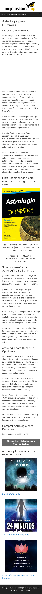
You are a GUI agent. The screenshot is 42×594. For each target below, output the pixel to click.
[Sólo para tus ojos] (21, 489)
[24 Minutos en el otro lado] (21, 530)
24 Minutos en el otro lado (15, 534)
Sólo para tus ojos (11, 494)
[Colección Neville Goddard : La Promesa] (21, 571)
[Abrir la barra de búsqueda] (39, 14)
